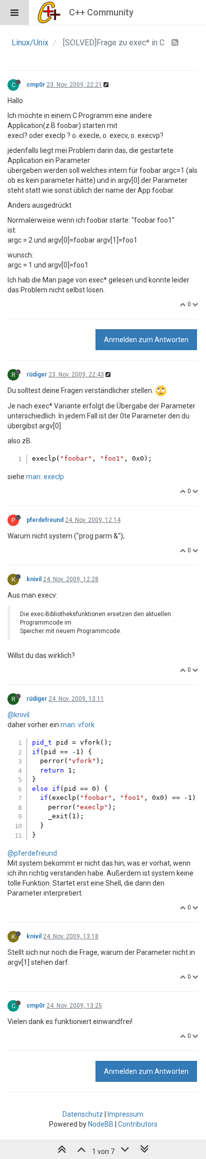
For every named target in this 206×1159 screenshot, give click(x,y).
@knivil (19, 715)
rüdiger (36, 374)
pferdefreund (45, 519)
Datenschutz (82, 1114)
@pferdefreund (32, 853)
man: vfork (77, 725)
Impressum (126, 1114)
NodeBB (101, 1124)
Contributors (138, 1124)
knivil (34, 579)
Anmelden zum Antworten (146, 340)
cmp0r (35, 84)
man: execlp (45, 477)
